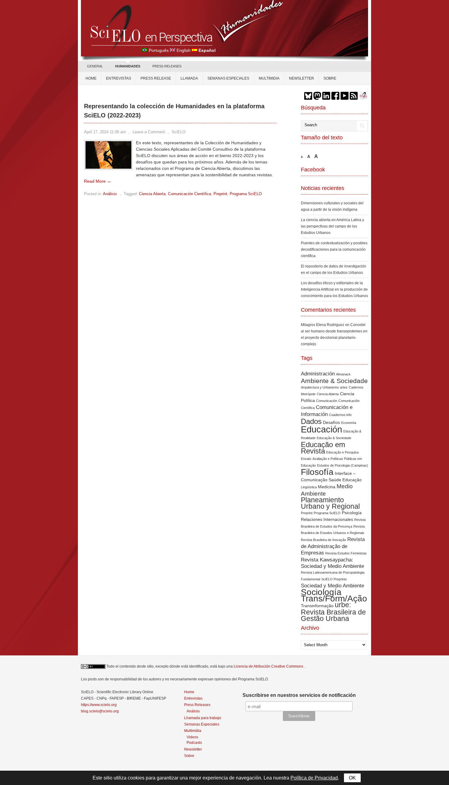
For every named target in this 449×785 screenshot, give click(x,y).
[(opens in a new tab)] (108, 167)
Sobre (329, 78)
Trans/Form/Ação (334, 598)
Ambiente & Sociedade (334, 380)
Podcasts (194, 742)
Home (91, 78)
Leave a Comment (149, 132)
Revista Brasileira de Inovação (323, 540)
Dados (311, 421)
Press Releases (197, 705)
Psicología (352, 512)
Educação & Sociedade (334, 438)
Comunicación (326, 401)
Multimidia (269, 78)
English (184, 50)
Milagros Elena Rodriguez (322, 325)
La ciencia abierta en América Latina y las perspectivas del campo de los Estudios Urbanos (332, 226)
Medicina (326, 486)
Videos (192, 737)
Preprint (220, 194)
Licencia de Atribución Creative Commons (269, 666)
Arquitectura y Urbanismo (320, 387)
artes (344, 387)
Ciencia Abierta (152, 194)
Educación (321, 429)
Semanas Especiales (228, 78)
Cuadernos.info (340, 415)
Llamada (189, 78)
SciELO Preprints (334, 579)
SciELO (178, 132)
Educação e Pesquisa (342, 452)
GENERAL (95, 66)
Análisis (110, 194)
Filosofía (317, 472)
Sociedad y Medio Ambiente (332, 586)
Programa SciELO (246, 194)
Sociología (321, 592)
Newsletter (301, 78)
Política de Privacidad (314, 777)
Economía (348, 423)
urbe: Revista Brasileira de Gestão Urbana (333, 611)
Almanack (343, 374)
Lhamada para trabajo (202, 718)
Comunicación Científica (189, 194)
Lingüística (309, 487)
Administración (318, 374)
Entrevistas (118, 78)
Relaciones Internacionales (327, 519)
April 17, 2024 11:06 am (105, 132)
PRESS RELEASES (166, 66)
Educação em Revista (323, 447)
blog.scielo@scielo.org (100, 711)
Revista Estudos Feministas (346, 553)
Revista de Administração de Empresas (333, 546)
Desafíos (331, 422)
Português (159, 50)
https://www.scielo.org (99, 705)
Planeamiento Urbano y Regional (330, 503)
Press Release (156, 78)
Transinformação (317, 605)
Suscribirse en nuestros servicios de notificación (299, 695)
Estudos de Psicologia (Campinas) (342, 465)
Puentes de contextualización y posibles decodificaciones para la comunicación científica (334, 249)
